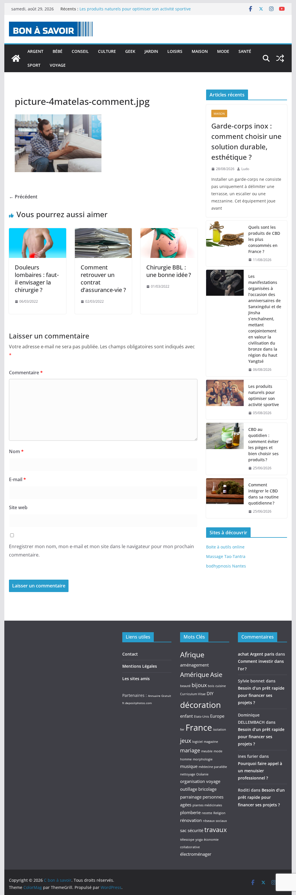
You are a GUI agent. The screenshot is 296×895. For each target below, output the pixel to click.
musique (188, 766)
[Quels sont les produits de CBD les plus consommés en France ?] (225, 244)
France (199, 727)
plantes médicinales (207, 805)
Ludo (245, 168)
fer (182, 729)
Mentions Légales (139, 666)
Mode (223, 51)
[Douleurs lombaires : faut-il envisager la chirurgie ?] (37, 232)
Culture (107, 51)
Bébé (57, 51)
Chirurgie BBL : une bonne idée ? (168, 271)
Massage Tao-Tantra (225, 556)
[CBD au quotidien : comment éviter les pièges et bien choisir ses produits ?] (225, 449)
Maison (200, 51)
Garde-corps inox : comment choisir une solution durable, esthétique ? (246, 141)
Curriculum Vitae (193, 694)
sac (183, 830)
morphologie (202, 759)
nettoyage (187, 774)
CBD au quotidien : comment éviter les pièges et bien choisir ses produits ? (263, 444)
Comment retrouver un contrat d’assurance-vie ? (103, 278)
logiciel (197, 742)
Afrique (192, 654)
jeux (185, 740)
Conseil (80, 51)
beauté (185, 686)
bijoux (199, 685)
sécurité (195, 830)
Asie (216, 674)
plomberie (190, 812)
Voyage (58, 65)
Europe (217, 716)
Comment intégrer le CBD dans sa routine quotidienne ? (263, 494)
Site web (18, 507)
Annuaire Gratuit (159, 696)
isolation (219, 729)
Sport (33, 65)
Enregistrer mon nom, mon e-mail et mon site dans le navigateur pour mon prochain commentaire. (101, 550)
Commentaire (26, 372)
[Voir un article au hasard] (280, 58)
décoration (200, 704)
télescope (187, 840)
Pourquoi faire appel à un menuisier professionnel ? (260, 771)
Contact (130, 654)
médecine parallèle (213, 767)
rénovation (191, 820)
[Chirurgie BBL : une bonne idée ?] (168, 232)
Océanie (202, 774)
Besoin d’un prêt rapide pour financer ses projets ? (261, 695)
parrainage (190, 797)
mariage (190, 750)
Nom (16, 451)
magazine (211, 742)
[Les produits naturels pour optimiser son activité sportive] (225, 400)
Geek (130, 51)
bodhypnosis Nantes (226, 566)
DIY (210, 693)
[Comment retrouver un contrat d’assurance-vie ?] (103, 232)
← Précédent (23, 196)
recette (207, 813)
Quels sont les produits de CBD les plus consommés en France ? (264, 239)
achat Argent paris (256, 654)
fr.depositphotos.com (137, 703)
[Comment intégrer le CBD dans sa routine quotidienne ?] (225, 498)
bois (211, 686)
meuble (206, 751)
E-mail (17, 479)
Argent (35, 51)
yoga (199, 840)
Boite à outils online (225, 547)
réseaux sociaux (215, 821)
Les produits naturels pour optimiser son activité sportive (135, 9)
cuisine (220, 686)
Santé (244, 51)
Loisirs (174, 51)
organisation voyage (200, 781)
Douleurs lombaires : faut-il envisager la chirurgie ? (37, 278)
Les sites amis (136, 678)
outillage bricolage (198, 789)
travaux (215, 829)
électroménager (195, 854)
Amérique (194, 674)
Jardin (151, 51)
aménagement (194, 665)
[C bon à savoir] (16, 58)
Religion (219, 813)
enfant (186, 716)
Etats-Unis (201, 716)
